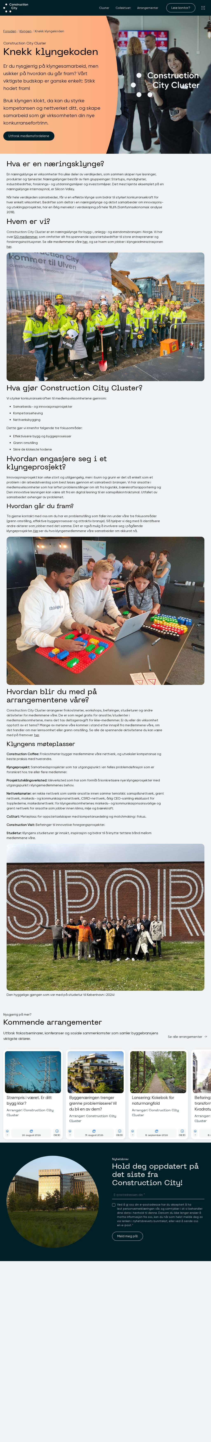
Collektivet (123, 7)
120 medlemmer (25, 237)
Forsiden (9, 31)
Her (35, 531)
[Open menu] (203, 7)
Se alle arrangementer (185, 1037)
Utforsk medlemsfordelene (28, 136)
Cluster (104, 7)
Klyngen (26, 31)
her (85, 242)
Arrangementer (147, 7)
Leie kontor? (180, 8)
